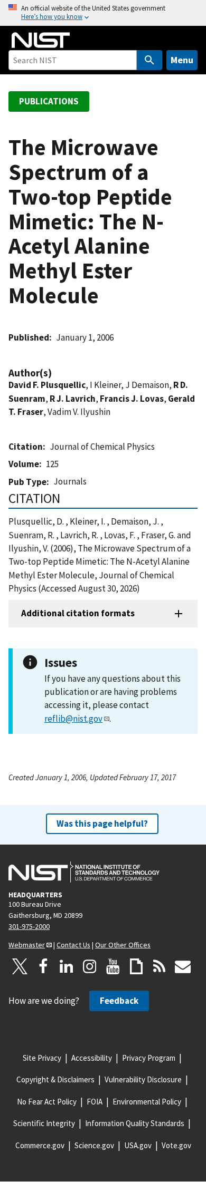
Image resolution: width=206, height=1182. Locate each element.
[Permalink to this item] (57, 373)
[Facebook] (43, 966)
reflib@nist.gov (73, 718)
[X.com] (20, 966)
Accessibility (91, 1058)
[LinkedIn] (66, 966)
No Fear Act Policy (47, 1102)
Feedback (119, 1000)
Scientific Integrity (44, 1123)
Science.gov (94, 1145)
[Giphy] (136, 966)
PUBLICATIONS (49, 101)
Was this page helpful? (102, 823)
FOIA (94, 1102)
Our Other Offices (123, 945)
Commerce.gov (39, 1145)
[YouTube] (113, 966)
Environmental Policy (147, 1102)
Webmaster (26, 945)
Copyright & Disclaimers (55, 1079)
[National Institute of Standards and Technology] (84, 872)
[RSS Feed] (159, 966)
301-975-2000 (29, 926)
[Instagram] (89, 966)
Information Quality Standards (134, 1123)
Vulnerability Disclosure (143, 1079)
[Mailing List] (182, 966)
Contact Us (73, 945)
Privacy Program (148, 1058)
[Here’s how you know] (103, 13)
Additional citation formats (78, 613)
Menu (182, 60)
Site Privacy (42, 1058)
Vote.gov (176, 1145)
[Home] (41, 40)
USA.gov (138, 1145)
